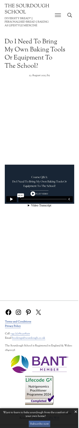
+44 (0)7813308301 (20, 334)
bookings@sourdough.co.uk (28, 338)
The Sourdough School (27, 9)
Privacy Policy (13, 326)
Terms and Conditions (18, 322)
